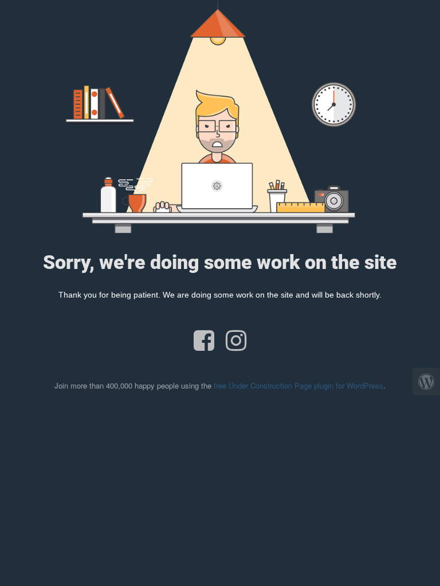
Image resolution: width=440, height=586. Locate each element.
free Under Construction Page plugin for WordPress (298, 385)
